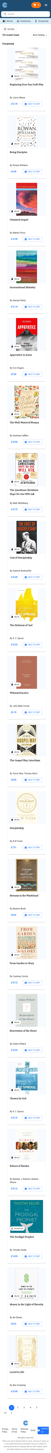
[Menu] (46, 5)
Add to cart (34, 104)
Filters (11, 29)
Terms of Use (14, 1430)
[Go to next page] (11, 1413)
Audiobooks (24, 21)
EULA (33, 1430)
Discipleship (41, 21)
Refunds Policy (24, 1430)
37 (5, 1413)
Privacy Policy (5, 1430)
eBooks (8, 21)
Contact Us (43, 1430)
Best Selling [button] (38, 35)
